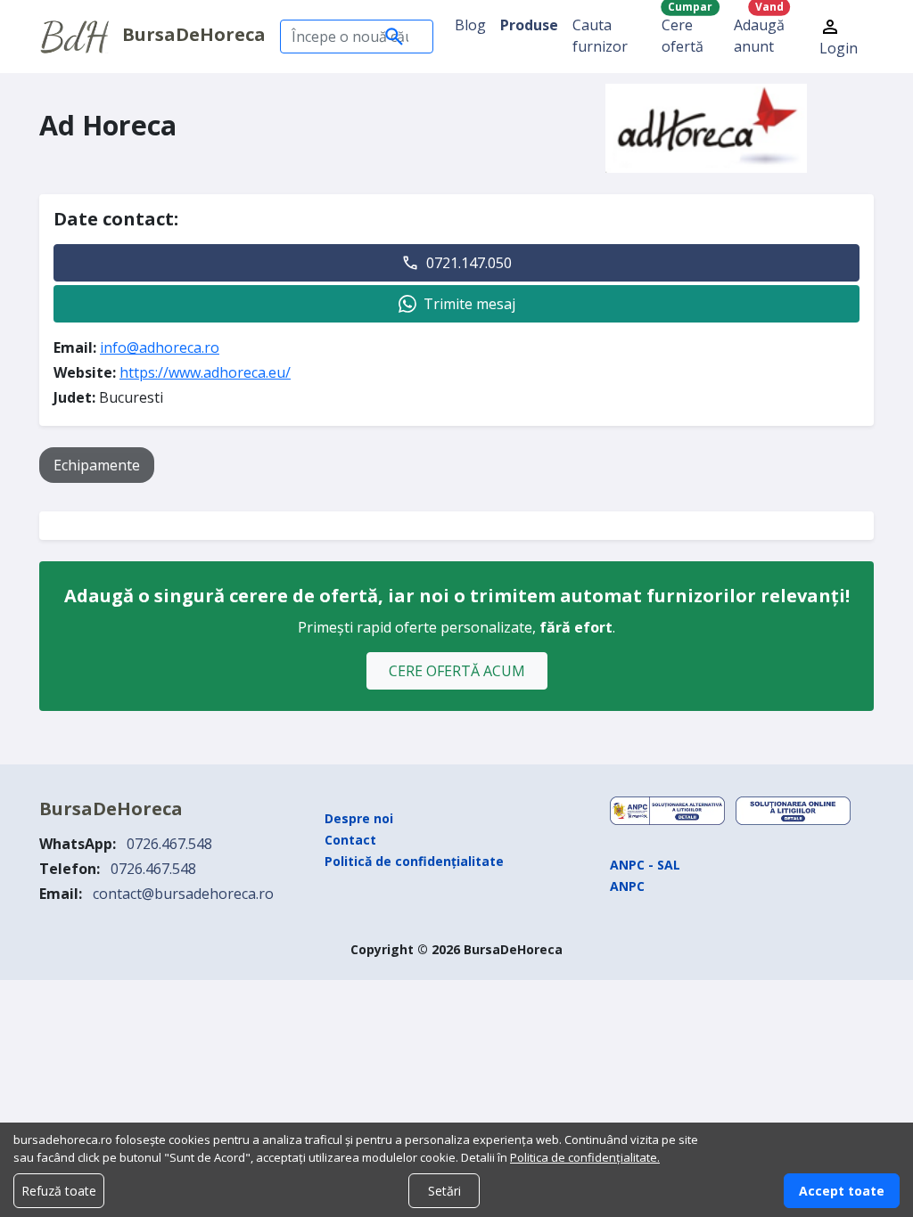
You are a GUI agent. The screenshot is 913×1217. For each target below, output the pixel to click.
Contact (350, 839)
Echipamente (96, 465)
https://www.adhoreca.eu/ (205, 372)
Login (838, 48)
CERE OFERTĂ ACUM (457, 671)
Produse (529, 25)
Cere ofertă (687, 31)
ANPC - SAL (645, 864)
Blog (470, 25)
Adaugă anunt (759, 31)
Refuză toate (58, 1190)
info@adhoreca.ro (159, 347)
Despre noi (359, 818)
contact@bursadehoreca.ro (183, 893)
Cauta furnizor (600, 35)
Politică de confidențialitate (414, 861)
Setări (444, 1190)
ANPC (627, 886)
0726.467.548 (169, 844)
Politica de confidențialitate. (585, 1157)
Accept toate (841, 1190)
